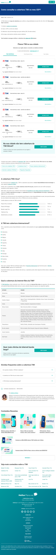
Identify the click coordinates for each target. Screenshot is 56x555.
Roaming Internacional (31, 265)
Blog (28, 529)
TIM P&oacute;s (28, 54)
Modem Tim (45, 483)
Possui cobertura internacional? (37, 166)
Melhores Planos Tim (6, 483)
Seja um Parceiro (28, 537)
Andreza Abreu (14, 393)
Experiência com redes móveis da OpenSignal (38, 190)
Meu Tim (17, 483)
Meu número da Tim (33, 483)
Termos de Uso (28, 526)
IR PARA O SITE (45, 66)
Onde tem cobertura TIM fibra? (9, 170)
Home (2, 17)
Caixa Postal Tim (33, 468)
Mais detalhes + (48, 71)
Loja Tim (31, 479)
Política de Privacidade (28, 525)
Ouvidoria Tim (18, 486)
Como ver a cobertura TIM (8, 166)
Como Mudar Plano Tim (7, 475)
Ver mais (27, 457)
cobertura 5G (14, 182)
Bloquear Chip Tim (19, 468)
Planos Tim (45, 486)
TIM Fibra (45, 54)
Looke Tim (44, 479)
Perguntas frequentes (25, 170)
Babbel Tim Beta (5, 468)
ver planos (43, 147)
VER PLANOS (43, 350)
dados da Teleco (12, 184)
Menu (50, 2)
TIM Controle (10, 54)
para (32, 51)
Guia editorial (28, 520)
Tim (5, 17)
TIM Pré (49, 265)
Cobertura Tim (10, 17)
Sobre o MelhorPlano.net (28, 517)
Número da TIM (5, 486)
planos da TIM (29, 38)
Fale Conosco (28, 528)
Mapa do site (28, 531)
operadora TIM (21, 161)
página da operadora (12, 26)
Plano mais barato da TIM (35, 486)
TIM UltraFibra (5, 284)
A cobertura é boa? (22, 166)
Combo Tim (17, 470)
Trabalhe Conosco (28, 536)
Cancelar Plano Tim (47, 468)
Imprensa (28, 518)
